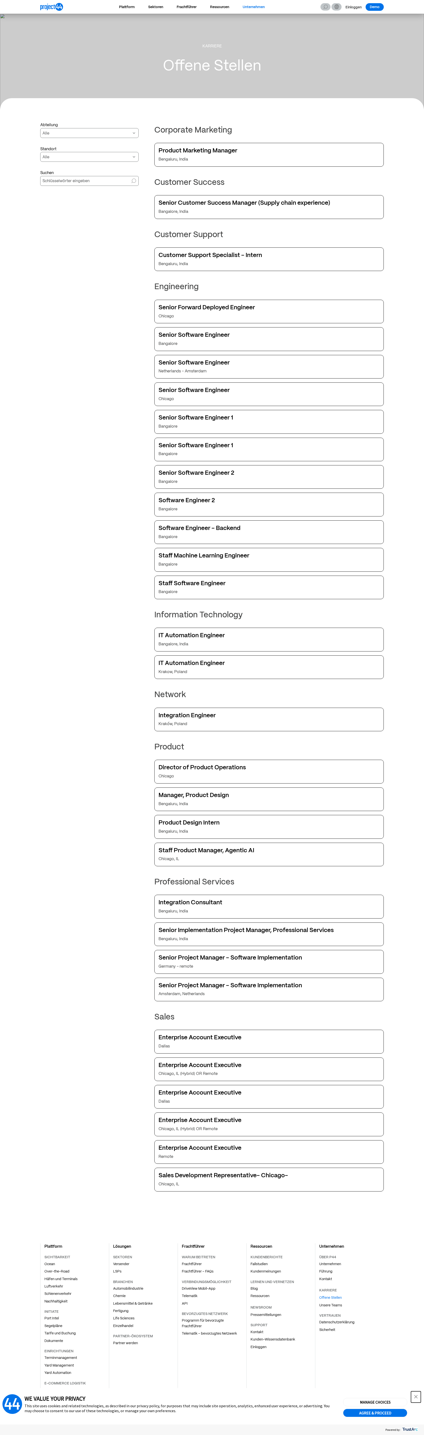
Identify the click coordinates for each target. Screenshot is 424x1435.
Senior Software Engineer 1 (196, 417)
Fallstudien (259, 1264)
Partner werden (125, 1343)
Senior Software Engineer (194, 334)
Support (259, 1325)
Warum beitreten (198, 1257)
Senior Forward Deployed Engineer (207, 307)
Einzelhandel (123, 1326)
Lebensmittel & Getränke (133, 1303)
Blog (254, 1288)
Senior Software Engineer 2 (196, 472)
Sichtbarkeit (57, 1257)
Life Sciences (123, 1318)
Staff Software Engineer (192, 583)
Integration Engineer (187, 715)
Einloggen (353, 7)
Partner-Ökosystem (133, 1336)
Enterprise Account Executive (200, 1037)
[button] (336, 7)
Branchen (123, 1282)
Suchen (325, 7)
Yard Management (59, 1365)
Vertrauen (330, 1315)
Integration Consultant (190, 902)
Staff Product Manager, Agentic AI (206, 850)
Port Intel (51, 1318)
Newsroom (261, 1307)
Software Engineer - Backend (199, 528)
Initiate (51, 1311)
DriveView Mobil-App (198, 1288)
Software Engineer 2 (187, 500)
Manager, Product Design (194, 795)
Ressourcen (219, 7)
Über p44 (327, 1257)
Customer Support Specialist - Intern (210, 255)
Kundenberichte (267, 1257)
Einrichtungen (58, 1351)
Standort (48, 148)
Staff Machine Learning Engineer (204, 555)
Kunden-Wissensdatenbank (273, 1339)
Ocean (49, 1264)
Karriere (328, 1290)
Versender (121, 1264)
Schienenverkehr (57, 1293)
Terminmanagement (60, 1357)
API (185, 1303)
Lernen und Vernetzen (272, 1282)
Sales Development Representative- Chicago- (223, 1175)
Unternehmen (254, 7)
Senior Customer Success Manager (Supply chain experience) (244, 202)
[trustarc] (409, 1430)
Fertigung (121, 1311)
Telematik (190, 1296)
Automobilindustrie (128, 1288)
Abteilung (49, 124)
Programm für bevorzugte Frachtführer (203, 1323)
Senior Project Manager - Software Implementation (230, 957)
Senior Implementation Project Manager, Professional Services (246, 930)
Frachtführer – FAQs (197, 1271)
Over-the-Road (56, 1271)
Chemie (119, 1296)
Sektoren (155, 7)
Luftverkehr (53, 1286)
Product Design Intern (189, 822)
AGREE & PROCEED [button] (375, 1412)
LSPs (117, 1271)
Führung (325, 1271)
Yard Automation (57, 1372)
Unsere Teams (330, 1305)
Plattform (127, 7)
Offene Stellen (330, 1297)
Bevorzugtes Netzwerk (205, 1314)
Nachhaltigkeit (55, 1301)
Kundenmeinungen (266, 1271)
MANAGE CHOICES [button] (375, 1402)
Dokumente (53, 1341)
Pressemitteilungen (266, 1315)
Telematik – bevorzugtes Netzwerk (209, 1333)
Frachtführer (187, 7)
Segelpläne (53, 1326)
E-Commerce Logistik (65, 1383)
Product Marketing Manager (198, 150)
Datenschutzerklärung (337, 1322)
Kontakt (257, 1332)
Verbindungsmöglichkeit (206, 1282)
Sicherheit (327, 1329)
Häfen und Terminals (61, 1279)
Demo (375, 7)
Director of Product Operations (202, 767)
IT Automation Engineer (192, 635)
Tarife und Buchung (60, 1333)
